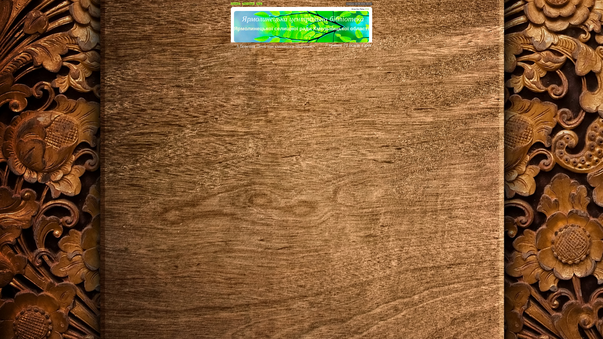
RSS (367, 9)
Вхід (259, 4)
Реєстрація (248, 4)
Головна (235, 4)
